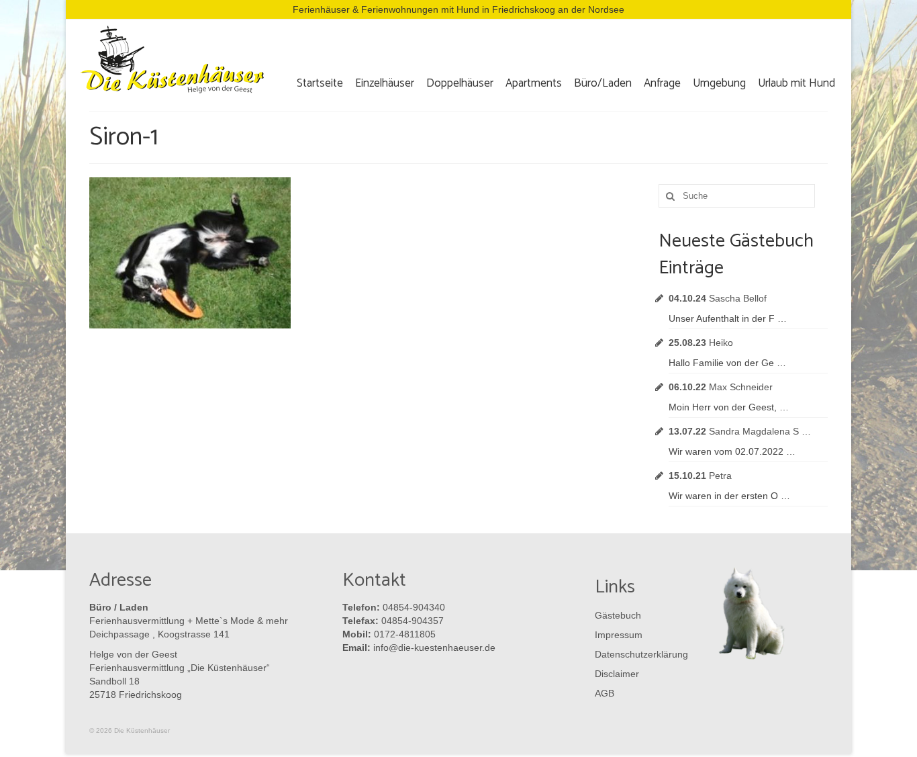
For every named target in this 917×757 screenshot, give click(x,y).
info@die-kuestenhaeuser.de (434, 647)
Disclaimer (617, 673)
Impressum (618, 634)
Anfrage (662, 83)
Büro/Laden (603, 83)
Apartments (533, 83)
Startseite (320, 83)
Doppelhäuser (459, 83)
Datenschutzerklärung (638, 654)
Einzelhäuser (384, 83)
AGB (604, 693)
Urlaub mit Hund (796, 83)
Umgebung (719, 83)
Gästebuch (618, 615)
